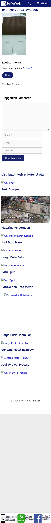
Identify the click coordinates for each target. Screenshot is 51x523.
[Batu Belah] (25, 265)
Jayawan (36, 400)
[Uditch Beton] (25, 383)
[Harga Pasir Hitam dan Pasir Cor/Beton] (25, 343)
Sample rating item (12, 68)
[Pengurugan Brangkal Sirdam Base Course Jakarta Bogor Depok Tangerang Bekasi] (25, 236)
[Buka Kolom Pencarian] (29, 3)
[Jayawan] (12, 3)
